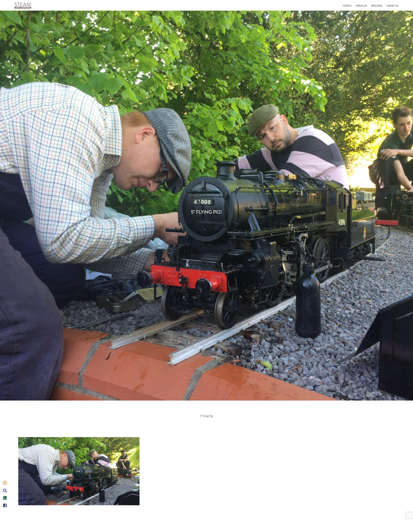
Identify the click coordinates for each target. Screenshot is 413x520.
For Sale (347, 5)
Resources (376, 5)
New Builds (361, 5)
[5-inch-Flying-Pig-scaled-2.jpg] (78, 471)
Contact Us (392, 5)
